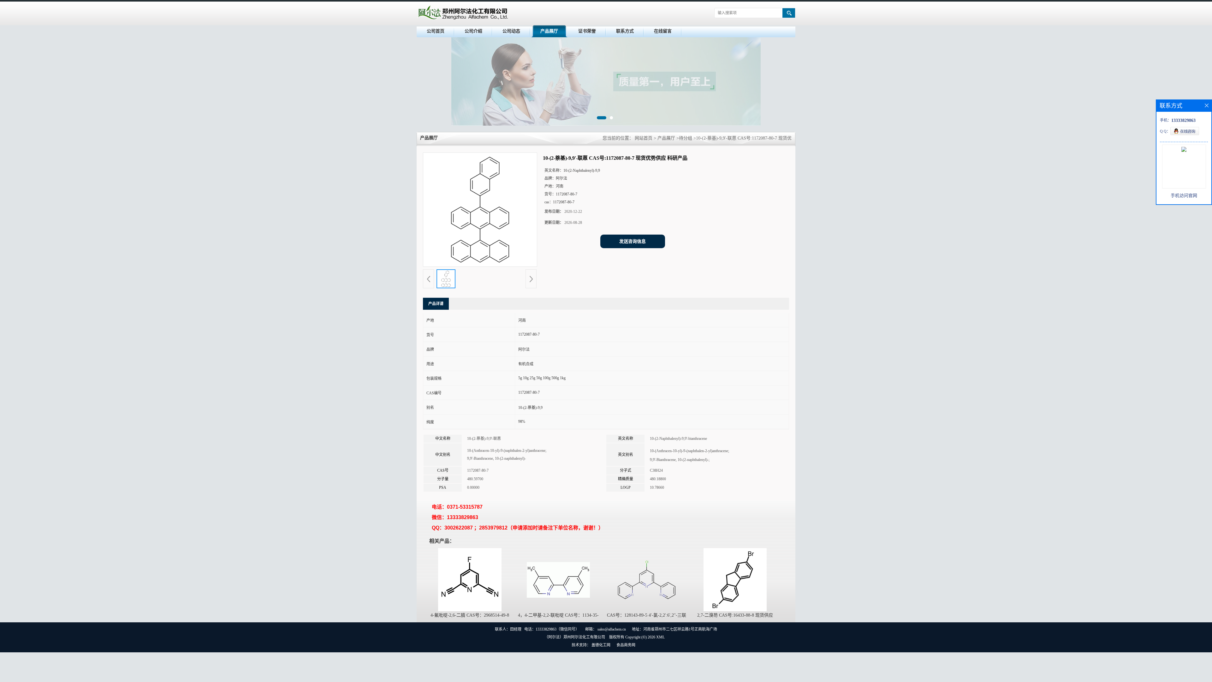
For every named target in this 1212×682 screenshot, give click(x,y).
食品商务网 (625, 645)
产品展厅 (549, 31)
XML (660, 637)
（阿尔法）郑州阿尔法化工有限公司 (574, 637)
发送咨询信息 (632, 241)
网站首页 (643, 138)
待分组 (685, 138)
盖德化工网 (600, 645)
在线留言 (663, 31)
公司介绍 (473, 31)
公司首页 (435, 31)
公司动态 (511, 31)
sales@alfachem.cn (611, 629)
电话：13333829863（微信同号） (551, 629)
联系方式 (625, 31)
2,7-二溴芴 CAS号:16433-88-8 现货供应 (735, 615)
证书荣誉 (587, 31)
